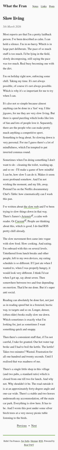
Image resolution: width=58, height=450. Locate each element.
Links (44, 6)
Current (19, 221)
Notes (35, 6)
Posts (51, 6)
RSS (41, 440)
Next (34, 425)
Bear (29, 444)
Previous (22, 425)
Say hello (25, 440)
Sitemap (34, 440)
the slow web (31, 206)
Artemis (26, 216)
